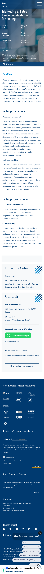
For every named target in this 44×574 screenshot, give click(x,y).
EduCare (6, 64)
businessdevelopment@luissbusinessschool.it (22, 355)
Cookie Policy (7, 463)
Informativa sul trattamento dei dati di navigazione (18, 461)
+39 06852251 (10, 508)
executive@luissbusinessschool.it (17, 320)
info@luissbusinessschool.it (15, 511)
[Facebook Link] (4, 529)
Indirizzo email (7, 439)
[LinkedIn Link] (23, 529)
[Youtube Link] (17, 529)
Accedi (36, 493)
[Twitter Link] (10, 529)
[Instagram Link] (29, 529)
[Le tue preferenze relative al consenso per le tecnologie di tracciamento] (4, 570)
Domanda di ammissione (22, 366)
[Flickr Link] (36, 529)
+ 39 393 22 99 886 (12, 341)
